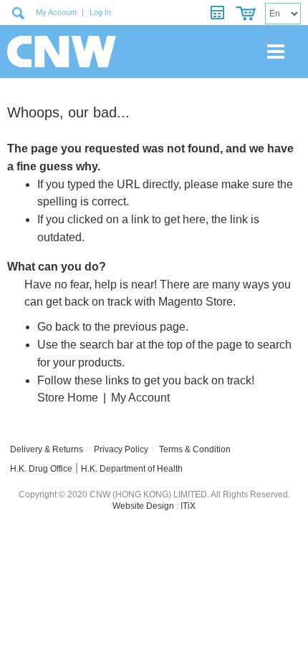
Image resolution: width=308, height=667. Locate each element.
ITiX (188, 506)
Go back (58, 327)
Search (18, 13)
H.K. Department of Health (132, 469)
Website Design (143, 506)
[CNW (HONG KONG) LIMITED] (57, 51)
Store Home (67, 397)
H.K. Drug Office (41, 469)
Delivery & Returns (46, 449)
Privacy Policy (121, 449)
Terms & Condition (195, 449)
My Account (56, 12)
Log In (100, 12)
